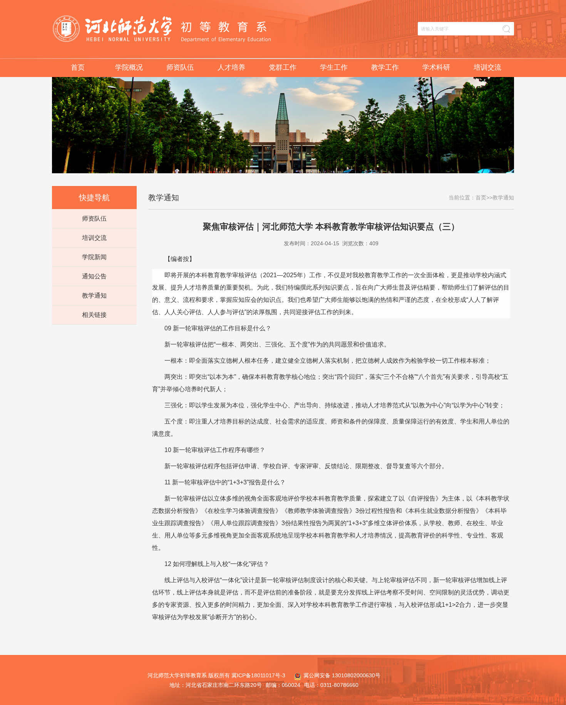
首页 (78, 67)
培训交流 (487, 67)
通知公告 (94, 276)
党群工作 (282, 67)
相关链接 (94, 314)
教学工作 (385, 67)
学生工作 (334, 67)
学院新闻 (94, 257)
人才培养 (231, 67)
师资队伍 (180, 67)
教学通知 (94, 295)
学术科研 (436, 67)
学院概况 (129, 67)
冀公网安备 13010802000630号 (341, 675)
